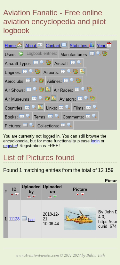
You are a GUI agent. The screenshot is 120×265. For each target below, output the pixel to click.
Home (11, 45)
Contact (53, 45)
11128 (14, 219)
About (31, 45)
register (10, 145)
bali (31, 219)
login (95, 141)
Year (102, 45)
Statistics (79, 45)
